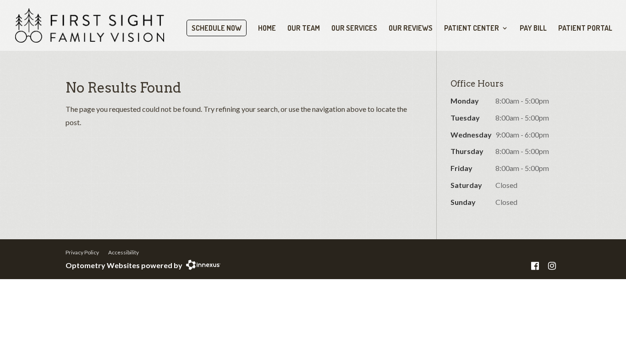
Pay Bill (533, 29)
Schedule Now (217, 28)
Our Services (354, 29)
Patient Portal (585, 29)
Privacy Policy (82, 252)
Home (267, 29)
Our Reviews (411, 29)
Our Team (303, 29)
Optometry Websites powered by (124, 265)
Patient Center (471, 29)
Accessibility (123, 252)
